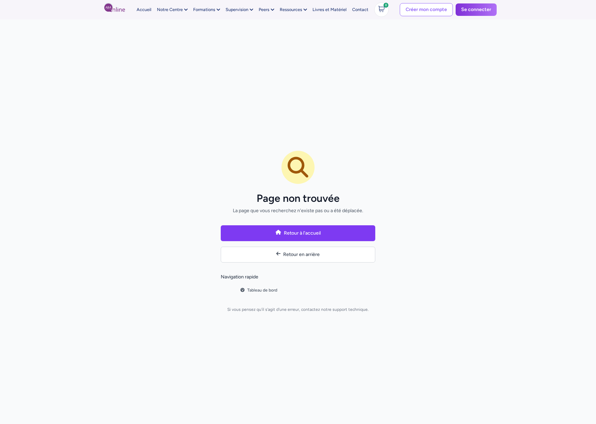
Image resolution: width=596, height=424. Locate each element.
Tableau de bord (262, 290)
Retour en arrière (301, 254)
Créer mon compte (426, 9)
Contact (360, 9)
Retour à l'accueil (302, 233)
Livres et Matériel (329, 9)
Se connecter (476, 9)
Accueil (144, 9)
